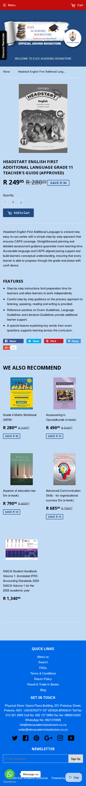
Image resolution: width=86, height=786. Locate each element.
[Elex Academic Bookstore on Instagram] (60, 739)
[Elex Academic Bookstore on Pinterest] (36, 739)
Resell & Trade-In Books (43, 684)
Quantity (8, 195)
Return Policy (43, 679)
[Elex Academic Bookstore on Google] (48, 739)
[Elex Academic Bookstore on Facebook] (26, 739)
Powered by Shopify (63, 778)
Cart (80, 5)
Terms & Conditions (43, 673)
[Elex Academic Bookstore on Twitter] (15, 739)
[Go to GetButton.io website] (9, 782)
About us (43, 656)
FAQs (43, 667)
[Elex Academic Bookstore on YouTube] (71, 739)
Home (6, 71)
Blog (43, 690)
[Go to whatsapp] (10, 774)
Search (43, 662)
